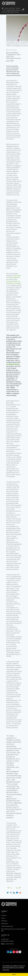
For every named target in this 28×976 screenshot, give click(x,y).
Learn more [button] (6, 969)
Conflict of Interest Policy (7, 926)
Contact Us (3, 915)
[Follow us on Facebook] (8, 952)
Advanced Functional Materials (13, 276)
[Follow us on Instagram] (17, 952)
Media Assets (4, 923)
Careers (3, 918)
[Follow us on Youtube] (14, 952)
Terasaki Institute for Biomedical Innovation (13, 282)
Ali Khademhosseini (12, 364)
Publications (4, 920)
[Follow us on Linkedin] (11, 952)
